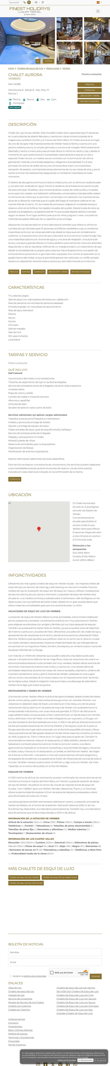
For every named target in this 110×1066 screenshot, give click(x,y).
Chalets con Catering (19, 1006)
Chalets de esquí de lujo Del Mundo (26, 883)
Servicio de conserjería (20, 999)
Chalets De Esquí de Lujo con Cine (75, 995)
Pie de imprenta (17, 1045)
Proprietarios (15, 1026)
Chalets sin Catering (19, 1009)
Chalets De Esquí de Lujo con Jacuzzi (76, 999)
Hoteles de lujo (16, 995)
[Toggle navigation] (98, 11)
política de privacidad (34, 976)
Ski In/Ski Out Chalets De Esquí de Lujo (77, 991)
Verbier (66, 68)
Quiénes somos (16, 1019)
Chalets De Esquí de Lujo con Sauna (76, 1002)
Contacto (13, 1023)
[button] (99, 2)
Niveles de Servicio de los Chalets (26, 1002)
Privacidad (13, 1041)
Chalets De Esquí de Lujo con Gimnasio (78, 1006)
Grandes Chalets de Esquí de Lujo (75, 1013)
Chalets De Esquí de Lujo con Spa (75, 1009)
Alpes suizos (52, 68)
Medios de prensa (17, 1034)
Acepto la (29, 976)
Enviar (95, 976)
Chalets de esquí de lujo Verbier (24, 877)
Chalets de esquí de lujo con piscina (76, 988)
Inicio (11, 68)
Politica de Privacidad (67, 1060)
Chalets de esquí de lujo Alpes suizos (60, 877)
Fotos (48, 61)
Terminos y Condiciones (21, 1037)
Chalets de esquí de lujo (30, 68)
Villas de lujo (14, 988)
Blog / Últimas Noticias (20, 1030)
